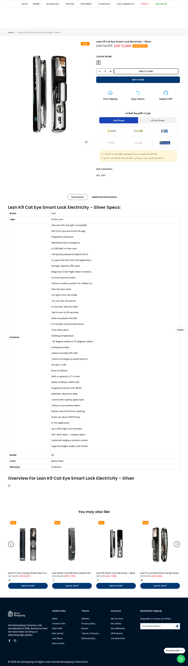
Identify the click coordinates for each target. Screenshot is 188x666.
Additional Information (104, 197)
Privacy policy (88, 623)
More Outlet (58, 643)
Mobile (36, 3)
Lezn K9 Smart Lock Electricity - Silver (115, 573)
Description (77, 197)
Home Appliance (125, 3)
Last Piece (57, 638)
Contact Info (58, 623)
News (54, 618)
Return (85, 628)
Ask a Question (104, 169)
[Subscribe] (177, 626)
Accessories (52, 3)
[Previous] (11, 544)
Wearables (86, 3)
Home (25, 3)
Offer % (145, 3)
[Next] (177, 544)
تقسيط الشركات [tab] (157, 120)
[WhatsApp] (181, 659)
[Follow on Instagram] (15, 640)
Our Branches (118, 638)
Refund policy (88, 638)
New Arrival (161, 3)
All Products (117, 633)
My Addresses (118, 628)
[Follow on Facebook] (9, 640)
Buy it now (138, 79)
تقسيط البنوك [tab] (118, 120)
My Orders (116, 623)
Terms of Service (90, 633)
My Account (117, 618)
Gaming (70, 3)
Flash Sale (57, 628)
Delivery (86, 618)
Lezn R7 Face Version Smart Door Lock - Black (32, 573)
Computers (104, 3)
